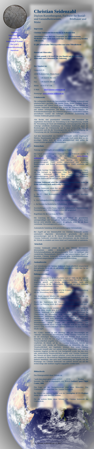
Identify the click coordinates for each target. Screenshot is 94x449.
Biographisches (14, 38)
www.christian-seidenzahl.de (53, 93)
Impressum (14, 50)
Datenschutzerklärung (14, 47)
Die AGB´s (14, 44)
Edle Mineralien (14, 35)
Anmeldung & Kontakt (14, 41)
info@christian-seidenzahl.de (54, 90)
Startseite (14, 32)
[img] (14, 17)
